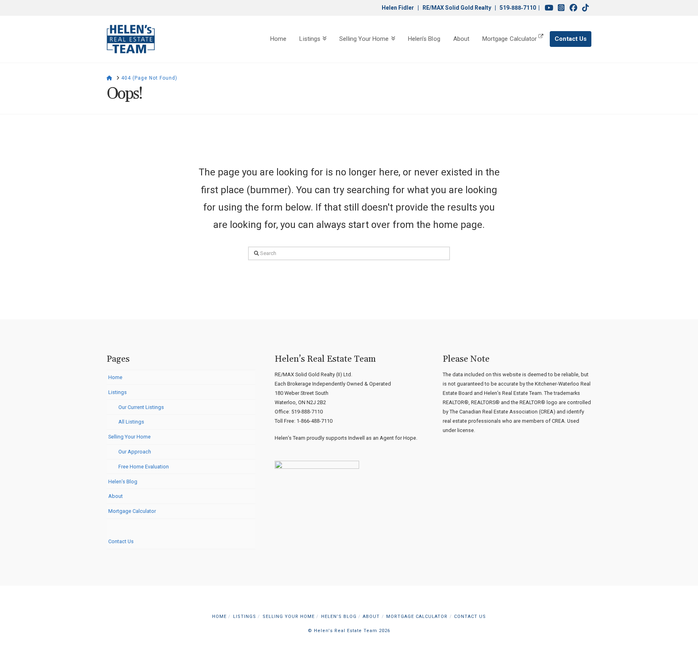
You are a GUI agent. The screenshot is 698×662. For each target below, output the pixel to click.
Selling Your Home (129, 437)
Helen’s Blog (122, 482)
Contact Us (121, 541)
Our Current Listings (141, 407)
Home (115, 377)
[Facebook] (573, 7)
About (115, 496)
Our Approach (134, 452)
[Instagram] (561, 7)
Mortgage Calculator (132, 511)
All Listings (131, 422)
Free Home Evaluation (143, 467)
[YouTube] (548, 7)
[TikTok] (585, 7)
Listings (117, 392)
